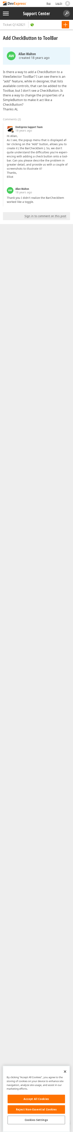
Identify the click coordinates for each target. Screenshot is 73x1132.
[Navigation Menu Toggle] (6, 13)
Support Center (36, 13)
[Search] (66, 13)
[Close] (65, 1071)
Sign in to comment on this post (45, 216)
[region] (36, 1099)
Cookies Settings (36, 1120)
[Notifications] (67, 3)
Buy (49, 3)
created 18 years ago (34, 58)
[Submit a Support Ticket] (65, 24)
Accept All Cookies (36, 1099)
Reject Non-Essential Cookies (36, 1109)
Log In (58, 3)
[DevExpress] (15, 4)
